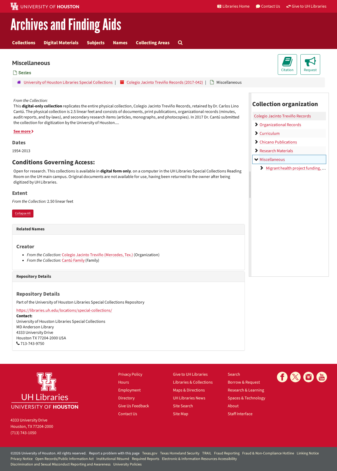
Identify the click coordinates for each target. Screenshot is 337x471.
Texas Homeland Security (180, 453)
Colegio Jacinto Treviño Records (282, 116)
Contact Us (127, 414)
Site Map (180, 414)
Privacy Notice (22, 459)
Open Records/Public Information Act (64, 459)
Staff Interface (240, 414)
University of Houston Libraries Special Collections (68, 82)
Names (120, 42)
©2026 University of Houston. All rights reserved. (48, 453)
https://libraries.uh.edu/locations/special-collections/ (64, 310)
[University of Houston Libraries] (45, 390)
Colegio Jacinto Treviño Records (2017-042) (165, 82)
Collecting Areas (153, 42)
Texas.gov (149, 453)
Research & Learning (246, 390)
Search (234, 374)
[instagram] (308, 377)
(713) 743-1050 (23, 433)
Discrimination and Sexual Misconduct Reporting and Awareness (61, 464)
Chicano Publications (278, 142)
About (233, 406)
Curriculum (270, 133)
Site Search (183, 406)
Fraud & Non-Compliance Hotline (268, 453)
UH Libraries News (189, 398)
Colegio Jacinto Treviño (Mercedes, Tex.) (97, 255)
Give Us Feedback (133, 406)
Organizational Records (280, 125)
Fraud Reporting (227, 453)
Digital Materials (61, 42)
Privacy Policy (130, 374)
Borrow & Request (244, 382)
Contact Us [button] (270, 6)
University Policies (127, 464)
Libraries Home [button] (236, 6)
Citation (287, 70)
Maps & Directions (189, 390)
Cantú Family (73, 260)
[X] (295, 377)
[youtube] (321, 377)
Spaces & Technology (246, 398)
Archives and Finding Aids (66, 25)
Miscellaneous (272, 159)
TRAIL (206, 453)
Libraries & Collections (193, 382)
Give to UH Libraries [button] (309, 6)
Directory (126, 398)
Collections (23, 42)
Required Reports (145, 459)
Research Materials (276, 151)
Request (310, 70)
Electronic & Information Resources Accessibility (199, 459)
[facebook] (282, 377)
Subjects (96, 42)
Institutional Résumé (112, 459)
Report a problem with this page (114, 453)
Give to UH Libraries (190, 374)
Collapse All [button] (23, 213)
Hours (123, 382)
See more (22, 131)
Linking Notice (308, 453)
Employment (129, 390)
